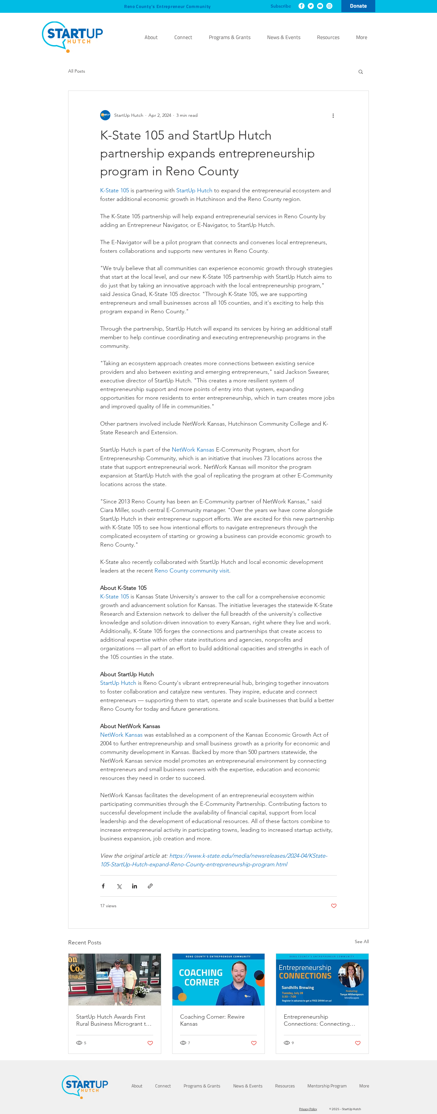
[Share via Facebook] (103, 886)
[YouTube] (320, 6)
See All (362, 941)
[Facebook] (301, 6)
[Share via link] (150, 886)
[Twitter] (311, 6)
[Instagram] (329, 6)
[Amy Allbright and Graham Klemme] (114, 980)
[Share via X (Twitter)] (119, 886)
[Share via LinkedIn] (134, 886)
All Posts (76, 71)
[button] (361, 71)
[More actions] (333, 115)
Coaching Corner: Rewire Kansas (212, 1020)
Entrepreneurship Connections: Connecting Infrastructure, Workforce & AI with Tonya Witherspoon (322, 1020)
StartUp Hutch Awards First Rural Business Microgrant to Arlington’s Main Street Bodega (112, 1020)
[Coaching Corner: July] (218, 980)
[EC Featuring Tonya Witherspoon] (322, 980)
